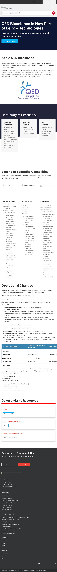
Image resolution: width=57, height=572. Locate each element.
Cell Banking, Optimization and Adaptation (11, 528)
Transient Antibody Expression (8, 531)
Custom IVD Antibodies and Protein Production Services (14, 517)
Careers (3, 545)
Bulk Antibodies (7, 496)
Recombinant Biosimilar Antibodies (9, 500)
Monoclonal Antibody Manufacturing (10, 524)
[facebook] (2, 479)
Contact (3, 543)
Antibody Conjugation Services (8, 521)
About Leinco (4, 541)
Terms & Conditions (6, 553)
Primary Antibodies (6, 507)
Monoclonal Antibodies (6, 505)
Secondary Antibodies (6, 509)
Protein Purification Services (8, 533)
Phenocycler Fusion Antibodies (8, 502)
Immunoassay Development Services (10, 519)
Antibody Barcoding (6, 526)
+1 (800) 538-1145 (6, 484)
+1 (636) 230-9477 (6, 482)
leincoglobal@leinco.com (8, 486)
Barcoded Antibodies (6, 498)
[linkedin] (7, 479)
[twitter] (4, 479)
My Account (36, 2)
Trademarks (4, 556)
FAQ (2, 558)
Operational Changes (10, 41)
